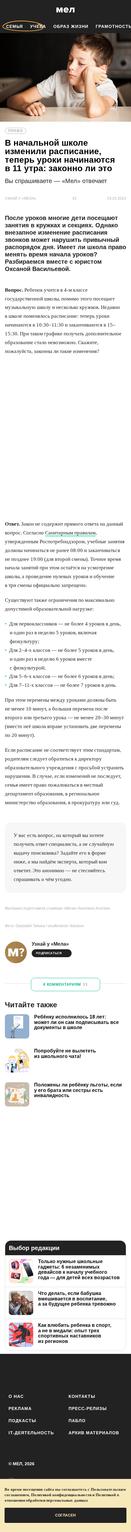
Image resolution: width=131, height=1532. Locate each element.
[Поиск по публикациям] (9, 10)
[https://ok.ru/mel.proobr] (99, 1372)
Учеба (38, 26)
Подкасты (22, 1420)
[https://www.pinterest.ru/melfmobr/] (82, 1372)
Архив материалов (94, 1432)
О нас (16, 1396)
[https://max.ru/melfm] (115, 1372)
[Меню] (122, 10)
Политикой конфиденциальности (61, 1495)
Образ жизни (70, 26)
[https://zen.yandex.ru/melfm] (31, 1372)
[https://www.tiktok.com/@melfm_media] (65, 1372)
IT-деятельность (31, 1432)
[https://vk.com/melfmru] (48, 1372)
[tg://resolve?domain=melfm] (15, 1372)
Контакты (82, 1396)
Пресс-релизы (88, 1408)
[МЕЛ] (65, 10)
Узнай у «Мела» (50, 944)
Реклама (20, 1408)
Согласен (65, 1515)
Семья (14, 26)
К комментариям (65, 984)
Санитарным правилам (70, 533)
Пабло (77, 1420)
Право (15, 131)
